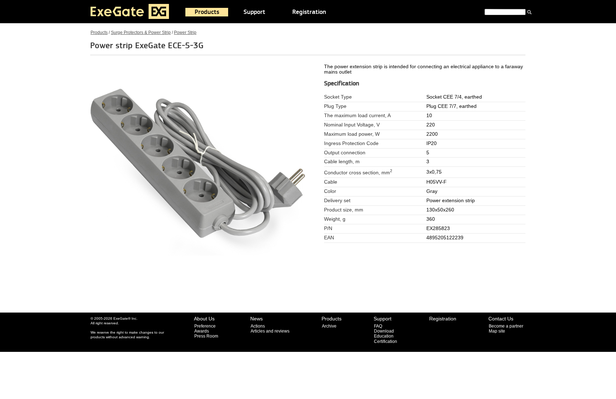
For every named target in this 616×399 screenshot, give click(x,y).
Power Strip (185, 32)
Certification (385, 341)
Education (384, 336)
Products (207, 12)
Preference (205, 326)
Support (254, 12)
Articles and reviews (270, 331)
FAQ (378, 326)
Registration (309, 12)
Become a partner (506, 326)
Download (384, 331)
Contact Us (500, 318)
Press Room (206, 336)
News (256, 318)
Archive (329, 326)
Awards (201, 331)
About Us (204, 318)
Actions (258, 326)
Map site (497, 331)
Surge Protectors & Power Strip (141, 32)
